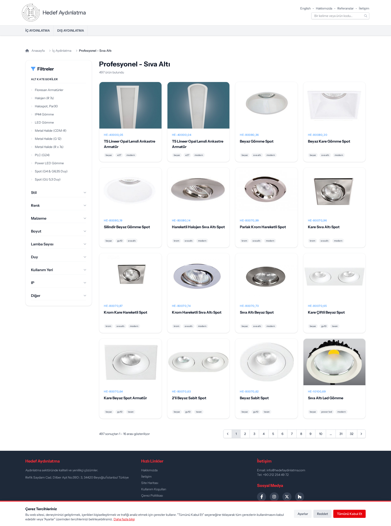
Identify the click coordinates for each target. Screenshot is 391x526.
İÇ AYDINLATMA (37, 30)
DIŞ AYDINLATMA (70, 30)
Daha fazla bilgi (124, 519)
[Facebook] (261, 496)
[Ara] (365, 16)
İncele (130, 109)
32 (351, 434)
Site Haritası (149, 483)
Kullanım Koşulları (153, 489)
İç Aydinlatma (61, 51)
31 (340, 434)
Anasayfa (38, 51)
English (305, 8)
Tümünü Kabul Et (349, 514)
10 (320, 434)
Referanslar (345, 8)
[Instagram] (274, 496)
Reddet (322, 514)
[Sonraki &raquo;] (361, 434)
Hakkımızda (324, 8)
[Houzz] (299, 496)
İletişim (364, 8)
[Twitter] (286, 496)
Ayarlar (303, 514)
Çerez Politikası (152, 495)
